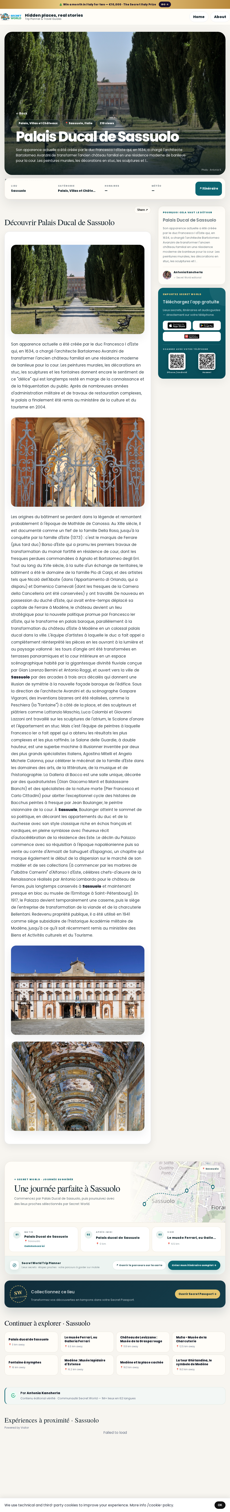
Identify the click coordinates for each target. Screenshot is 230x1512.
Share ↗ (142, 209)
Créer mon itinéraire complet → (194, 1265)
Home (199, 16)
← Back (21, 113)
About (220, 16)
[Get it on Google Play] (207, 325)
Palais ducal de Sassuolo (118, 1237)
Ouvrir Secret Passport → (198, 1294)
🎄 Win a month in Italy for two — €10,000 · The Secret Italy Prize (113, 4)
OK (220, 1505)
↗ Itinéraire (208, 188)
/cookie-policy (160, 1505)
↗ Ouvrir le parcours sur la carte (139, 1265)
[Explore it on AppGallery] (192, 336)
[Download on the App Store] (177, 325)
